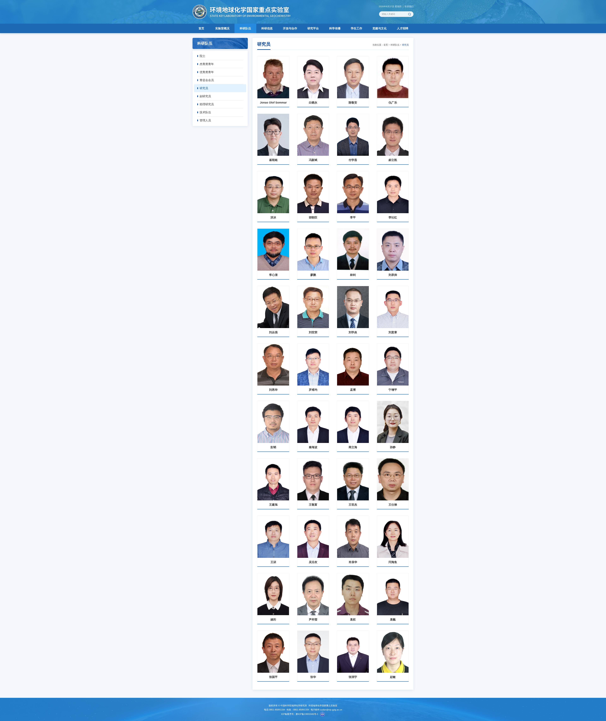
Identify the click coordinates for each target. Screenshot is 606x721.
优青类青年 (207, 72)
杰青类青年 (207, 64)
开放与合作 (290, 28)
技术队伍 (205, 112)
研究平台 (313, 28)
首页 (201, 28)
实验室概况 (222, 28)
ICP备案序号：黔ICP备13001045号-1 (299, 714)
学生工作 (356, 28)
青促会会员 (207, 80)
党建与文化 (379, 28)
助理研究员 (207, 104)
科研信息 (267, 28)
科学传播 (335, 28)
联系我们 (409, 6)
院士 (202, 56)
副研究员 (205, 96)
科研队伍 (245, 28)
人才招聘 (402, 28)
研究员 (204, 88)
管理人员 (205, 120)
